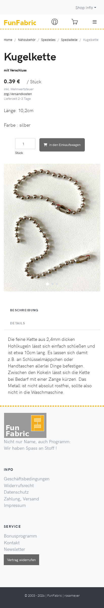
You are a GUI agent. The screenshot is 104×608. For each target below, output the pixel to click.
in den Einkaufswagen (65, 144)
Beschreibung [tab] (24, 310)
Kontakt (12, 543)
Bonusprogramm (20, 536)
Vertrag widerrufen (21, 559)
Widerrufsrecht (19, 485)
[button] (47, 283)
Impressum (15, 505)
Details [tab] (17, 323)
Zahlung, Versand (21, 499)
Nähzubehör (27, 39)
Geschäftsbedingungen (26, 479)
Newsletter (14, 549)
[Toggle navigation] (94, 22)
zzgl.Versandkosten (18, 94)
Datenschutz (16, 492)
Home (8, 39)
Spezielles (48, 39)
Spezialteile (69, 39)
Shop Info (84, 7)
